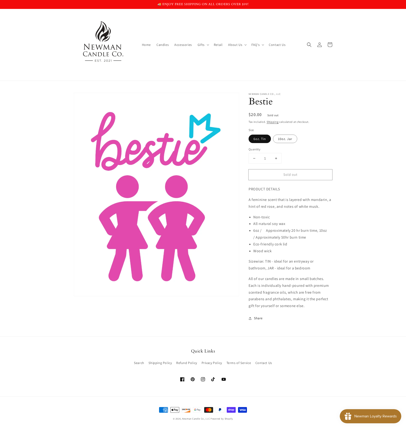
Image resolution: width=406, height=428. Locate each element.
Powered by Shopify (222, 418)
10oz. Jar (285, 139)
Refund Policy (186, 363)
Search (139, 363)
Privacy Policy (212, 363)
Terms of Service (238, 363)
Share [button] (258, 318)
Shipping (273, 122)
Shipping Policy (160, 363)
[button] (309, 45)
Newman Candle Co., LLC (196, 418)
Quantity (254, 149)
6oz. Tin (260, 139)
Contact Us (263, 363)
